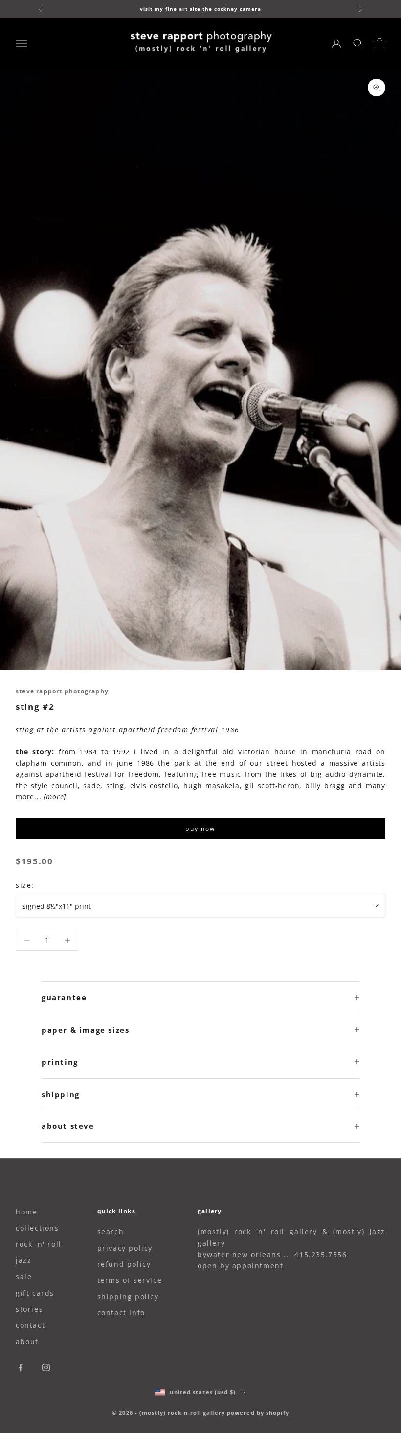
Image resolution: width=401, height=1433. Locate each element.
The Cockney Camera (231, 8)
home (26, 1211)
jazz (23, 1260)
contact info (121, 1312)
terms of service (129, 1280)
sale (24, 1276)
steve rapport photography (62, 691)
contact (30, 1325)
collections (37, 1228)
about (27, 1341)
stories (29, 1309)
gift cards (35, 1293)
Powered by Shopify (258, 1412)
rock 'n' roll (39, 1244)
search (110, 1231)
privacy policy (125, 1248)
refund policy (124, 1264)
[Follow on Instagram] (46, 1367)
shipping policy (128, 1296)
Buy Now (200, 828)
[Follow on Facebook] (20, 1367)
